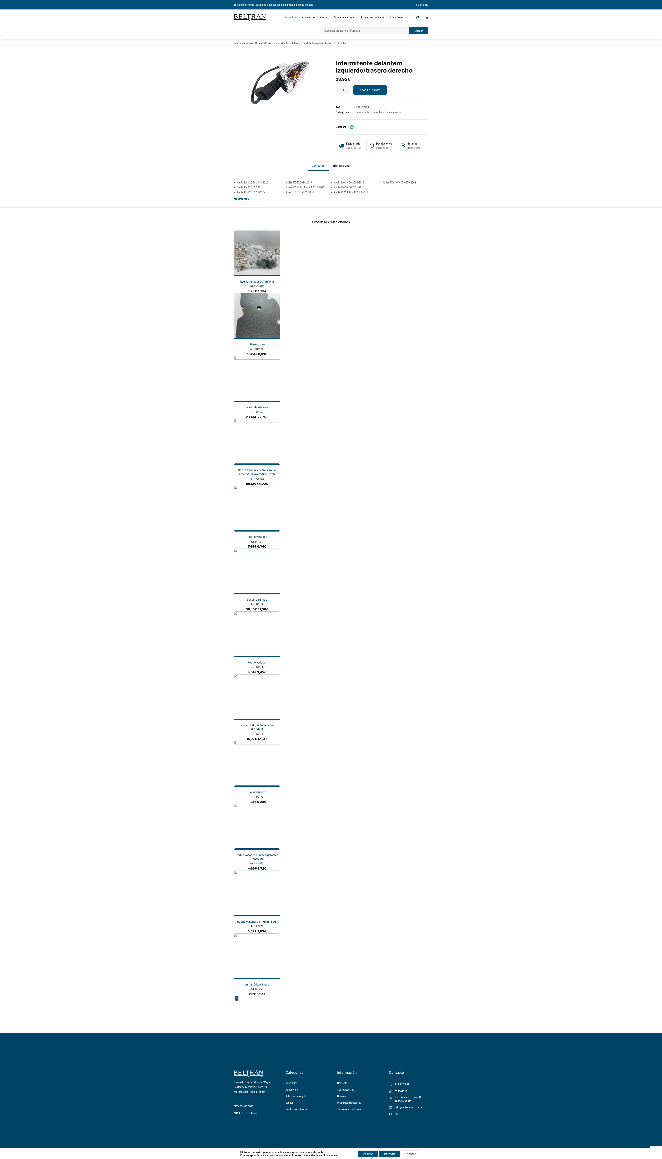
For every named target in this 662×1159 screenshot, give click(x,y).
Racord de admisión (257, 407)
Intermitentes (282, 43)
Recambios (290, 17)
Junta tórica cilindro (257, 984)
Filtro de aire (256, 344)
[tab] (341, 167)
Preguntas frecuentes (349, 1102)
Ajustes (411, 1153)
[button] (280, 82)
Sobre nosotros (398, 17)
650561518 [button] (401, 1091)
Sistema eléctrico (264, 43)
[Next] (236, 998)
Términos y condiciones (350, 1109)
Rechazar (389, 1153)
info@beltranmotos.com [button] (409, 1107)
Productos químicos (372, 17)
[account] (420, 17)
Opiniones (342, 1096)
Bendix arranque (257, 599)
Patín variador (256, 792)
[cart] (426, 17)
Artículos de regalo (345, 17)
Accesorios (308, 17)
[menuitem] (421, 4)
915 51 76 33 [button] (402, 1084)
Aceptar (368, 1153)
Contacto (423, 4)
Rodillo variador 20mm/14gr (257, 281)
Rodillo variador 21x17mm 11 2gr (257, 921)
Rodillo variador (257, 536)
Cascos (324, 17)
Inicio (236, 43)
